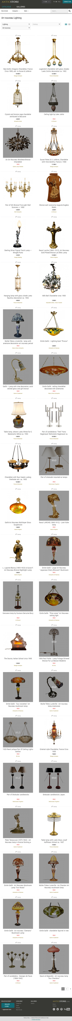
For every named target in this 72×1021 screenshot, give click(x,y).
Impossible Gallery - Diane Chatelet (54, 302)
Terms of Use (27, 1017)
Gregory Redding (18, 257)
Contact (54, 1006)
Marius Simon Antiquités (18, 348)
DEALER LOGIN (7, 1005)
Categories (18, 1003)
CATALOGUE (6, 6)
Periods (18, 1007)
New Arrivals (4, 11)
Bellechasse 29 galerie (54, 484)
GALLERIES (21, 6)
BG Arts (54, 665)
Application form (7, 1009)
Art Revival (54, 121)
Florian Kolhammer (54, 76)
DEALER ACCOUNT (6, 1001)
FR (54, 2)
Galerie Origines (54, 257)
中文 (59, 2)
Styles (17, 1005)
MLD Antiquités (17, 212)
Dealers (32, 1003)
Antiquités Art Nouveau (54, 348)
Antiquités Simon (18, 121)
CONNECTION (67, 2)
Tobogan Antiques (18, 76)
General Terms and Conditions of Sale (39, 1017)
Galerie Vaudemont (18, 393)
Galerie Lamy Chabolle (18, 166)
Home (54, 1004)
